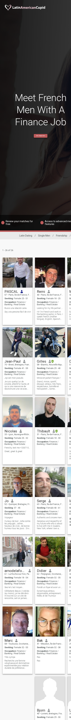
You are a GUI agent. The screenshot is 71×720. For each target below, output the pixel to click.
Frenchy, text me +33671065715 (17, 448)
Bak (40, 640)
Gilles (41, 361)
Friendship (61, 235)
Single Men (44, 235)
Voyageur (8, 517)
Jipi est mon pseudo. (14, 378)
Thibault (43, 431)
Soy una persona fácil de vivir (17, 312)
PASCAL (11, 292)
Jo (6, 501)
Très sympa (9, 657)
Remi (41, 292)
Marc (8, 640)
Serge (41, 501)
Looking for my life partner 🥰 (50, 308)
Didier (42, 571)
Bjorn (41, 710)
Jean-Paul (12, 361)
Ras (38, 657)
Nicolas (10, 431)
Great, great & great (13, 451)
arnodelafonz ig (15, 571)
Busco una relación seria (15, 308)
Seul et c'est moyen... (14, 587)
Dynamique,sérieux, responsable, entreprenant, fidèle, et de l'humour (49, 593)
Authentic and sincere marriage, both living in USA (50, 517)
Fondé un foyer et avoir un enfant (50, 587)
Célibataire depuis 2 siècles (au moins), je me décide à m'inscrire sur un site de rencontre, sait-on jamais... (16, 594)
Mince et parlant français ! (48, 378)
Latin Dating (25, 235)
